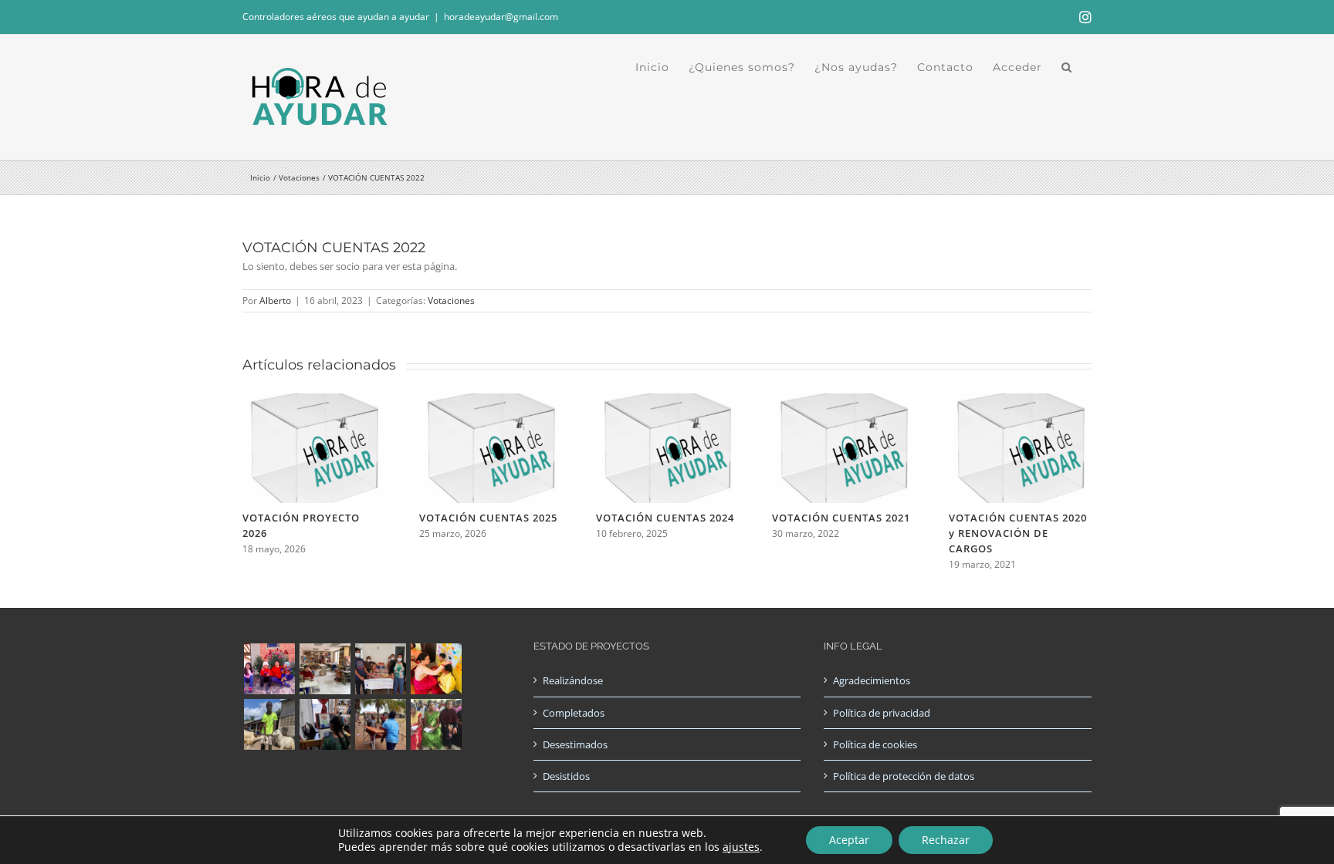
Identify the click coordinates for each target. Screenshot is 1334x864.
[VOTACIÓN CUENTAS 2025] (490, 400)
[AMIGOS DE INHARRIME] (380, 724)
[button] (1066, 67)
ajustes (741, 847)
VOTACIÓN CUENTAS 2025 (488, 518)
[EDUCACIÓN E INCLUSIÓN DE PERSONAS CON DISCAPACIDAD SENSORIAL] (324, 724)
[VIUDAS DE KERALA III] (435, 724)
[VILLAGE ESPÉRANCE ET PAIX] (269, 724)
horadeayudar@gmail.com (501, 16)
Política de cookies (875, 744)
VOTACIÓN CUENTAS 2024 (665, 518)
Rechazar (946, 839)
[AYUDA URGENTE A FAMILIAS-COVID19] (380, 669)
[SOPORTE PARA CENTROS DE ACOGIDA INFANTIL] (269, 669)
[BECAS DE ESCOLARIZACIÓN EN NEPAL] (435, 669)
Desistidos (566, 776)
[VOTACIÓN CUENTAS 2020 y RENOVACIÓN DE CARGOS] (1020, 400)
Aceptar (849, 839)
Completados (573, 713)
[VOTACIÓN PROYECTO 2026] (313, 400)
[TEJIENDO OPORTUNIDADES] (324, 669)
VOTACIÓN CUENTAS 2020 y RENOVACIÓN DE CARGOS (1018, 533)
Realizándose (573, 680)
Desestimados (575, 744)
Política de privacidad (881, 713)
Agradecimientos (871, 680)
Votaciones (451, 300)
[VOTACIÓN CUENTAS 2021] (843, 400)
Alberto (275, 300)
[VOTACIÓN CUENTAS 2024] (667, 400)
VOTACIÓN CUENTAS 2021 (841, 518)
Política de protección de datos (903, 776)
